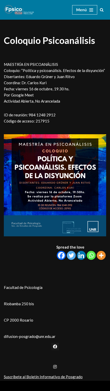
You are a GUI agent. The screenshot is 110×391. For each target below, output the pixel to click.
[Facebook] (61, 255)
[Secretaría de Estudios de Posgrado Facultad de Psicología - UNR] (19, 10)
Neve (33, 386)
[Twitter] (71, 255)
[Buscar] (102, 10)
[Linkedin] (81, 255)
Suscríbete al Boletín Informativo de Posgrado (43, 376)
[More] (101, 255)
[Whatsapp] (91, 255)
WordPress (71, 386)
